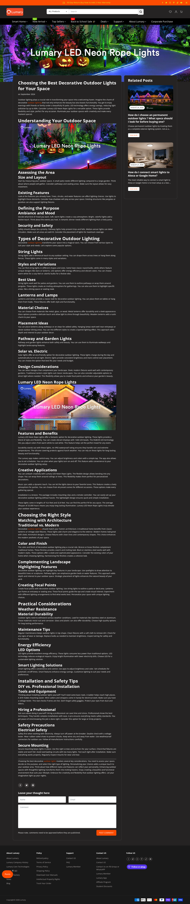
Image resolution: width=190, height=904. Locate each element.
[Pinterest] (173, 2)
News (8, 879)
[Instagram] (170, 2)
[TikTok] (177, 2)
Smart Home (19, 21)
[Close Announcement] (186, 3)
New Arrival (39, 20)
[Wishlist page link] (170, 11)
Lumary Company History (17, 862)
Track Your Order (43, 883)
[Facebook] (162, 2)
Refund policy (42, 858)
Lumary (23, 900)
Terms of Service (43, 862)
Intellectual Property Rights (48, 879)
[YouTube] (181, 2)
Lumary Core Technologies (17, 866)
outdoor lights (50, 761)
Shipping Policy (43, 871)
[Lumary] (14, 12)
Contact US (71, 858)
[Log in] (176, 11)
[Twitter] (166, 2)
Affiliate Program (103, 882)
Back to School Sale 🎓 (83, 20)
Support (118, 21)
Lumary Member (73, 866)
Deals (104, 21)
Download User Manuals (47, 875)
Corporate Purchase (162, 21)
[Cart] (181, 11)
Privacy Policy (42, 866)
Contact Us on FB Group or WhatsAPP (107, 868)
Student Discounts (104, 886)
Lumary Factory (13, 875)
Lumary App (101, 878)
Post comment (106, 832)
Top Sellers (58, 21)
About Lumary (137, 21)
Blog (8, 883)
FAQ (68, 862)
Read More (134, 135)
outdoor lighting (35, 102)
